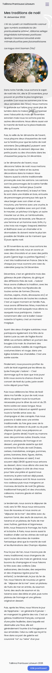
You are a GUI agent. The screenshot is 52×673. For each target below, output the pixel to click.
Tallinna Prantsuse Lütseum (18, 4)
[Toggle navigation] (47, 4)
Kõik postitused (38, 668)
